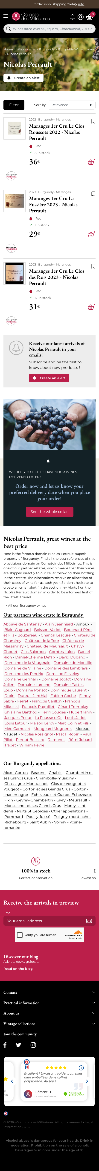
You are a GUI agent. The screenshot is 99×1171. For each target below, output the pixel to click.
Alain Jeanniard (59, 624)
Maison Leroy (42, 723)
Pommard (13, 816)
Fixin (8, 800)
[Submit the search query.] (8, 29)
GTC (27, 1127)
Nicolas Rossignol (37, 734)
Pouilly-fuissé (38, 816)
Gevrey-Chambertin (34, 800)
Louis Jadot (75, 718)
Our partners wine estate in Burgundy (43, 614)
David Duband (72, 657)
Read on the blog (18, 969)
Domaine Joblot (56, 679)
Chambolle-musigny (55, 778)
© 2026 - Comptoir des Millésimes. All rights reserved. (43, 1122)
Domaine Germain (21, 679)
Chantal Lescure (56, 635)
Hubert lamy (80, 712)
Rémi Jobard (80, 740)
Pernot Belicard (30, 740)
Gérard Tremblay (73, 707)
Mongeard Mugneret (53, 729)
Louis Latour (15, 723)
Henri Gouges (53, 712)
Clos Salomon (33, 652)
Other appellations (68, 811)
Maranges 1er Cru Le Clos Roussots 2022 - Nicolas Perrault (56, 132)
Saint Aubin (40, 822)
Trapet (10, 745)
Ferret (23, 701)
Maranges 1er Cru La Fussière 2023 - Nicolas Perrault (53, 204)
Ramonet (56, 740)
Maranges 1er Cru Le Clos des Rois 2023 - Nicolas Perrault (56, 277)
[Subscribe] (89, 921)
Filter (14, 105)
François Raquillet (38, 707)
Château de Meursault (47, 646)
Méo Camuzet (17, 729)
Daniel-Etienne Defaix (35, 657)
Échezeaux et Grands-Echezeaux (61, 795)
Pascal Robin (67, 734)
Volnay (60, 822)
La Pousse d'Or (48, 718)
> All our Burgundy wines (25, 605)
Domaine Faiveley (62, 674)
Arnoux (83, 624)
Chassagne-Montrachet (26, 784)
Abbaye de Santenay (22, 624)
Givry (61, 800)
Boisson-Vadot (47, 630)
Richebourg (15, 822)
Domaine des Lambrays (66, 668)
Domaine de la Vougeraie (27, 663)
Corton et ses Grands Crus (46, 789)
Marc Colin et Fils (73, 723)
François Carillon (47, 701)
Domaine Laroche (34, 685)
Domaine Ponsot (31, 690)
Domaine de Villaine (22, 668)
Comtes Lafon (62, 652)
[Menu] (5, 16)
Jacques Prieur (18, 718)
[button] (35, 868)
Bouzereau (27, 635)
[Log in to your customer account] (81, 17)
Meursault (78, 800)
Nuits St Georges (32, 811)
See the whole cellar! (50, 512)
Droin (9, 696)
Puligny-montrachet (72, 816)
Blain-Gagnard (17, 630)
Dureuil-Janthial (32, 696)
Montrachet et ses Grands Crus (32, 806)
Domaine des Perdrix (23, 674)
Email (7, 913)
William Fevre (31, 745)
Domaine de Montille (73, 663)
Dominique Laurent (68, 690)
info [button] (81, 4)
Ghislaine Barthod (20, 712)
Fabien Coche (63, 696)
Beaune (38, 773)
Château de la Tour (42, 641)
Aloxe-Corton (15, 773)
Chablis (55, 773)
